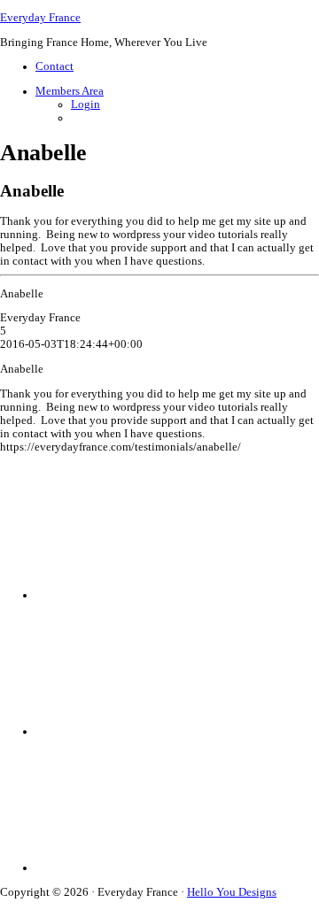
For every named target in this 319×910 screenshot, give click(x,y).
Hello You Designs (231, 892)
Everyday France (40, 18)
